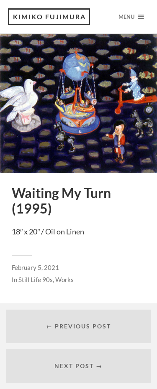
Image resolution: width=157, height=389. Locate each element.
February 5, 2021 (35, 267)
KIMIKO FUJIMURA (49, 16)
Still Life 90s (35, 279)
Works (64, 279)
